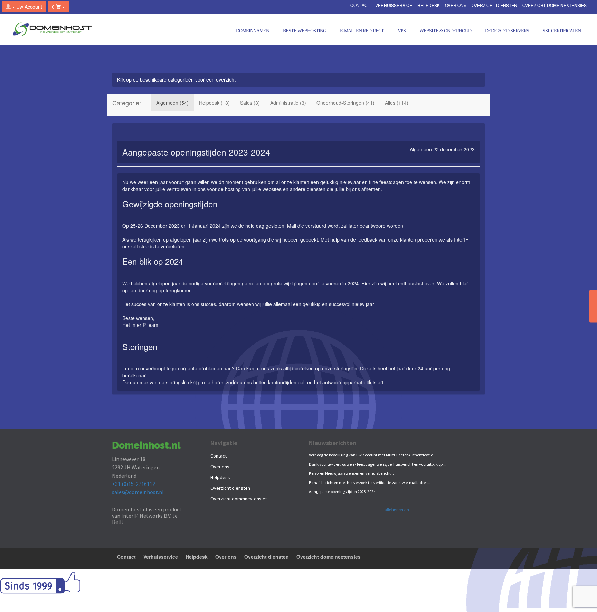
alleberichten (397, 509)
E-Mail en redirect (362, 31)
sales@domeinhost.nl (138, 492)
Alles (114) (396, 102)
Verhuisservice (393, 5)
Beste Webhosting (304, 31)
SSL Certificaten (562, 31)
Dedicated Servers (507, 31)
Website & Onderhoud (445, 31)
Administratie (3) (288, 102)
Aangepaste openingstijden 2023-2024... (344, 491)
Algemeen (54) (172, 102)
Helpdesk (428, 5)
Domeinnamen (252, 31)
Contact (360, 5)
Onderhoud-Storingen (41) (345, 102)
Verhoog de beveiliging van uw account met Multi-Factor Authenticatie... (372, 455)
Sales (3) (250, 102)
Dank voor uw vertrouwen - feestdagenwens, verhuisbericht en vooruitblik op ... (377, 464)
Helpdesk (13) (214, 102)
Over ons (455, 5)
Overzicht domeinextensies (554, 5)
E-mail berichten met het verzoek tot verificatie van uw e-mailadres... (369, 482)
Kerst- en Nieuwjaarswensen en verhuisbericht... (351, 473)
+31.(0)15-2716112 (133, 483)
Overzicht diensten (494, 5)
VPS (402, 31)
